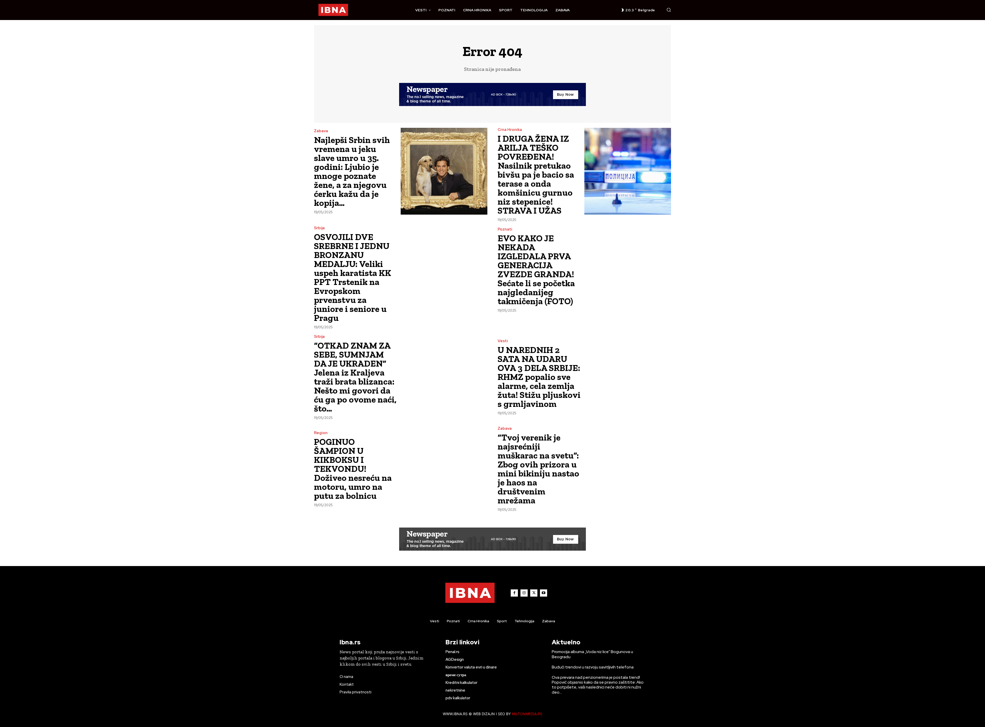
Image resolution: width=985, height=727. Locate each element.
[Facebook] (514, 593)
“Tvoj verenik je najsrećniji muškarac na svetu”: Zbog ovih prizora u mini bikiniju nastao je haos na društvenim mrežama (538, 469)
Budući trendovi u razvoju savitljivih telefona (593, 667)
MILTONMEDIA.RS (527, 714)
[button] (668, 9)
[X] (533, 593)
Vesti (503, 341)
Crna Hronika (510, 130)
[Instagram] (524, 593)
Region (321, 433)
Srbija (319, 228)
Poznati (505, 229)
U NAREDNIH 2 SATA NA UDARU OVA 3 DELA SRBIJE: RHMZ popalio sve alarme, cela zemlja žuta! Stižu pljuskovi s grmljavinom (539, 377)
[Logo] (333, 10)
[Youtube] (543, 593)
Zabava (321, 131)
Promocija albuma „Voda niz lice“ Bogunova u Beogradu (592, 654)
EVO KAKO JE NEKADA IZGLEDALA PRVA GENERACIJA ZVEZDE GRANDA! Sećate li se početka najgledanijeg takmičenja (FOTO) (536, 270)
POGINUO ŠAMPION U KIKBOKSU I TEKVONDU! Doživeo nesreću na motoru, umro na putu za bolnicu (353, 468)
